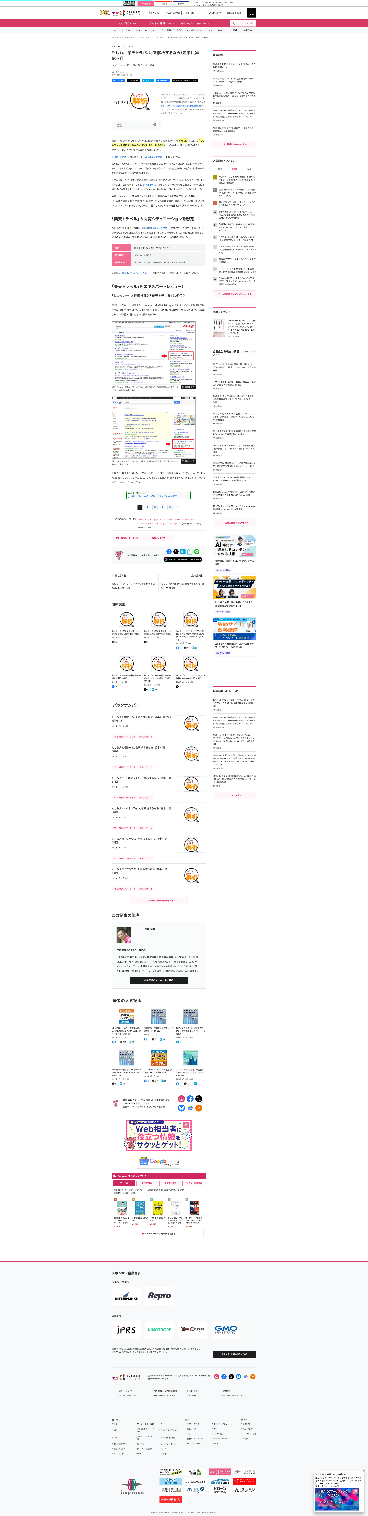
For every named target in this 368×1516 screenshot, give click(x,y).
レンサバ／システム (168, 1444)
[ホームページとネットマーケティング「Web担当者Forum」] (220, 1473)
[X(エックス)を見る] (231, 1376)
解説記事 (246, 1424)
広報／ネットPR (120, 1448)
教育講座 (213, 5)
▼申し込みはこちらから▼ (327, 1486)
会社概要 (192, 1395)
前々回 (115, 156)
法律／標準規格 (120, 1444)
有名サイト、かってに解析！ (155, 37)
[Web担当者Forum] (126, 1378)
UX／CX (140, 1444)
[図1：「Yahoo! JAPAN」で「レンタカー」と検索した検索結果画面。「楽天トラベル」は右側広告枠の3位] (154, 352)
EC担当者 (163, 4)
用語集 (245, 1438)
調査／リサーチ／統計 (227, 30)
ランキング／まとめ (194, 1443)
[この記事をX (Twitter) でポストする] (176, 551)
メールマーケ (119, 1453)
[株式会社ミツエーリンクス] (126, 1296)
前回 (122, 156)
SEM (139, 1453)
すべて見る (236, 795)
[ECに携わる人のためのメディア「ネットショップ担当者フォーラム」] (244, 1482)
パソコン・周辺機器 (193, 1183)
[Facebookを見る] (224, 1376)
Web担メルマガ (173, 13)
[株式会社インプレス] (132, 1487)
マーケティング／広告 (131, 30)
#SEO (140, 519)
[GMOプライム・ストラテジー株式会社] (226, 1330)
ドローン (206, 5)
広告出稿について (234, 13)
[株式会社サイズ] (192, 1330)
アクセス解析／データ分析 (171, 30)
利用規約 (227, 1391)
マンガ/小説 (218, 1433)
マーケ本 (124, 1183)
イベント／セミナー (221, 1438)
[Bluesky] (238, 1376)
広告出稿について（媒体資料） (165, 1391)
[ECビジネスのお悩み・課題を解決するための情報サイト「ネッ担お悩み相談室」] (170, 1500)
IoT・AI (211, 2)
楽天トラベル (149, 184)
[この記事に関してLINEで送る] (196, 551)
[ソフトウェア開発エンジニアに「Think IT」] (195, 1473)
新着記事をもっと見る (237, 144)
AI (146, 30)
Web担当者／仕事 (250, 30)
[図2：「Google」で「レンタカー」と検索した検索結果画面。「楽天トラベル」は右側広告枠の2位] (154, 427)
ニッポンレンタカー (155, 156)
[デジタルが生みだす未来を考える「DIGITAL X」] (195, 1491)
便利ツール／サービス (195, 1438)
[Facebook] (190, 1098)
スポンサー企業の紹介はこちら (235, 1354)
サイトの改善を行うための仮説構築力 (184, 105)
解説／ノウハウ (193, 1424)
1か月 (249, 169)
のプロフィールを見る (158, 980)
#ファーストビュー (145, 523)
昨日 (220, 169)
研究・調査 (229, 2)
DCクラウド (219, 2)
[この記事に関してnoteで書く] (189, 552)
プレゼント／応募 (249, 1433)
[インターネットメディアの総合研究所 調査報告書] (244, 1473)
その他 (163, 1453)
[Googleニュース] (190, 1108)
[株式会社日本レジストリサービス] (126, 1330)
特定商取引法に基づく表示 (164, 1395)
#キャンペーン (188, 519)
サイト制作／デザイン (196, 30)
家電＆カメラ (170, 1183)
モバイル (164, 1448)
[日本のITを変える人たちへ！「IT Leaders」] (195, 1482)
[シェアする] (169, 551)
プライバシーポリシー (127, 1395)
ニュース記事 (248, 1428)
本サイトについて (126, 1391)
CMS (211, 30)
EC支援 (220, 5)
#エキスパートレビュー (170, 519)
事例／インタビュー (221, 1424)
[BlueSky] (181, 1108)
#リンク (173, 523)
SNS (153, 30)
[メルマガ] (181, 1098)
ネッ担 (142, 1106)
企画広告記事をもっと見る (237, 522)
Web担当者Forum (126, 13)
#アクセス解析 (151, 519)
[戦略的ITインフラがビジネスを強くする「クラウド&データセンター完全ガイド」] (170, 1473)
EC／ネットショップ (144, 1448)
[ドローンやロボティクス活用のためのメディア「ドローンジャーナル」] (220, 1491)
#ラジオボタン (161, 523)
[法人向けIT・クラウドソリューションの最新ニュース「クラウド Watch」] (170, 1482)
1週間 (234, 169)
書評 (215, 1428)
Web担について (215, 13)
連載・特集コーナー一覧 (133, 37)
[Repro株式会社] (159, 1296)
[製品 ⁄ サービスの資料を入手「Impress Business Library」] (170, 1491)
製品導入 (181, 4)
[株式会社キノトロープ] (159, 1330)
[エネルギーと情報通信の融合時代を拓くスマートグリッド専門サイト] (220, 1482)
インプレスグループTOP (232, 1395)
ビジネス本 (147, 1183)
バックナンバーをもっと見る (161, 900)
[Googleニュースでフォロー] (245, 1376)
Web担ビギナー (155, 13)
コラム (189, 1433)
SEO (115, 30)
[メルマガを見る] (216, 1376)
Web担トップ (116, 37)
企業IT (196, 2)
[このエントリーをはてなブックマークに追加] (183, 551)
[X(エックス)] (198, 1098)
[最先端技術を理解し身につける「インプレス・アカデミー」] (244, 1491)
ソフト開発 (204, 2)
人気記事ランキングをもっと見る (236, 294)
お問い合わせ (194, 1391)
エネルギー (198, 5)
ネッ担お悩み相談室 (156, 1106)
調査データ (191, 1428)
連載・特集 (190, 13)
